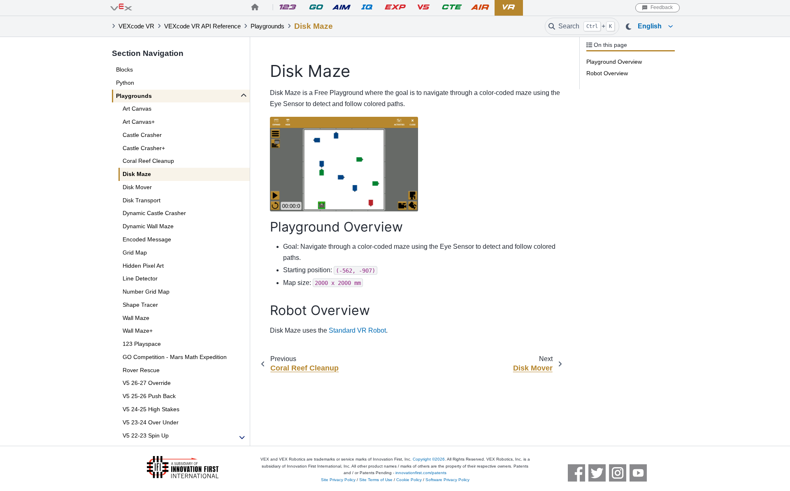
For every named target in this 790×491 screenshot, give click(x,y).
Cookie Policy (409, 479)
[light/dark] (628, 27)
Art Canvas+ (139, 121)
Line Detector (140, 278)
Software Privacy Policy (447, 479)
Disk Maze (137, 174)
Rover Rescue (141, 370)
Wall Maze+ (138, 330)
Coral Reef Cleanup (148, 160)
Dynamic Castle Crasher (154, 213)
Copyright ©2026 (429, 459)
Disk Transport (141, 200)
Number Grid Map (146, 291)
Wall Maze (136, 318)
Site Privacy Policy (338, 479)
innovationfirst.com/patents (420, 472)
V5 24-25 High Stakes (151, 409)
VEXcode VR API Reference (202, 26)
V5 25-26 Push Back (149, 396)
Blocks (124, 69)
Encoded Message (147, 239)
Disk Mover (137, 187)
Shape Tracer (140, 304)
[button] (654, 26)
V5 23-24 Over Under (151, 422)
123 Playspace (142, 343)
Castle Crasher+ (144, 148)
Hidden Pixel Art (143, 265)
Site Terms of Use (376, 479)
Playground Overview (614, 61)
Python (125, 82)
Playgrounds (267, 26)
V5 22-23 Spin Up (146, 435)
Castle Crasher (142, 135)
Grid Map (135, 252)
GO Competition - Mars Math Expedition (175, 357)
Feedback (662, 7)
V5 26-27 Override (147, 383)
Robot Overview (607, 73)
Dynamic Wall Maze (148, 226)
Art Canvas (137, 108)
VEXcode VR (136, 26)
